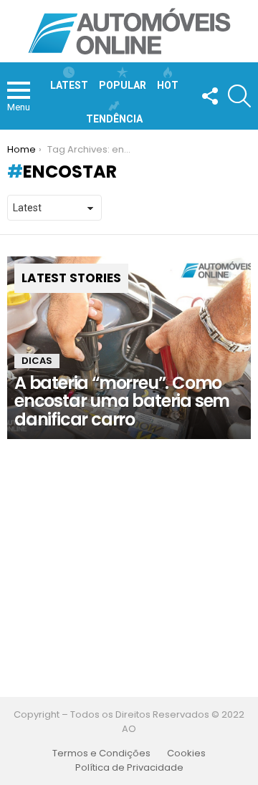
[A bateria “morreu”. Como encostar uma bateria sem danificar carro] (129, 347)
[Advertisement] (129, 568)
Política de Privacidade (129, 768)
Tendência (114, 119)
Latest (69, 85)
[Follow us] (209, 96)
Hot (167, 85)
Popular (122, 85)
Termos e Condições (101, 753)
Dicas (37, 360)
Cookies (186, 753)
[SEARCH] (239, 96)
